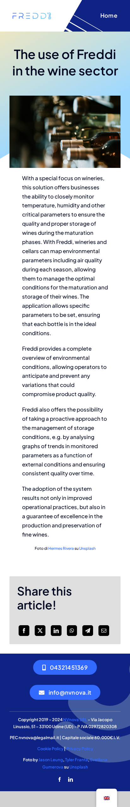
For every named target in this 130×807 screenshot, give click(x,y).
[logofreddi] (31, 13)
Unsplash (87, 548)
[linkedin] (70, 779)
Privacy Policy (79, 748)
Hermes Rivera (61, 548)
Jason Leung (50, 759)
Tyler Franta (76, 759)
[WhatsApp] (72, 631)
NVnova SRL (75, 719)
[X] (40, 631)
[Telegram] (88, 631)
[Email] (104, 631)
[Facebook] (24, 631)
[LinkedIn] (56, 631)
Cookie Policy (50, 748)
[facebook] (59, 779)
